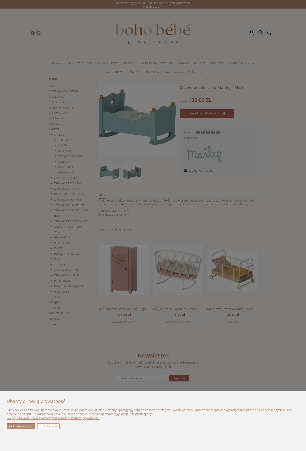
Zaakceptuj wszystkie (21, 426)
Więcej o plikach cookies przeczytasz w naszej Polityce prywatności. (53, 418)
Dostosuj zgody (48, 426)
